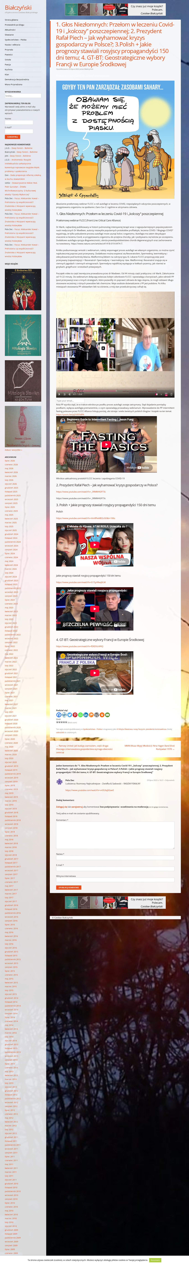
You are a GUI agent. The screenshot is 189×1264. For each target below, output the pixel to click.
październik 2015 (13, 959)
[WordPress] (96, 714)
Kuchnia (8, 69)
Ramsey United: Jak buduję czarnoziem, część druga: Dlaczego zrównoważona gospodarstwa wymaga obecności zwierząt (84, 749)
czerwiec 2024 (11, 557)
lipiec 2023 (10, 600)
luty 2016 (9, 944)
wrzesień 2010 (11, 1195)
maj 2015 (9, 978)
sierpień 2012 (11, 1106)
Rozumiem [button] (155, 1260)
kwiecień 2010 (11, 1214)
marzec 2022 (11, 661)
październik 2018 (13, 820)
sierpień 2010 (11, 1199)
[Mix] (91, 714)
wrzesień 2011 (11, 1148)
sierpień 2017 (11, 874)
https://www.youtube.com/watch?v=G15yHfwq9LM (80, 582)
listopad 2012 (11, 1094)
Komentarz (62, 820)
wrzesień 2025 (11, 499)
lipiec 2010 (10, 1203)
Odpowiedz (169, 780)
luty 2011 (9, 1176)
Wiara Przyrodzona (13, 84)
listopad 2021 (11, 677)
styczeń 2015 (11, 994)
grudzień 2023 (11, 580)
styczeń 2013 (11, 1087)
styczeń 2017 (11, 901)
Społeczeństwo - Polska (92, 729)
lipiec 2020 (10, 739)
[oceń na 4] (64, 722)
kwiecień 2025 (11, 518)
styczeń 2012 (11, 1133)
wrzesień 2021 (11, 685)
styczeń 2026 (11, 484)
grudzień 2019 (11, 766)
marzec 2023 (11, 615)
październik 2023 (13, 588)
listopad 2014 (11, 1002)
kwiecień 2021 (11, 704)
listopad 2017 (11, 862)
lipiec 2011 (10, 1156)
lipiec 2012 (10, 1110)
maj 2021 (9, 700)
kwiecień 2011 (11, 1168)
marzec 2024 (11, 569)
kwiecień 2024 (11, 565)
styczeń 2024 (11, 576)
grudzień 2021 (11, 673)
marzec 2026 (11, 476)
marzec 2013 (11, 1079)
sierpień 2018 (11, 828)
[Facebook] (58, 714)
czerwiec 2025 (11, 511)
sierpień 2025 (11, 503)
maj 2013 (9, 1071)
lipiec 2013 (10, 1063)
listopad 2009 (11, 1234)
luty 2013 (9, 1083)
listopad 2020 (11, 723)
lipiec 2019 (10, 785)
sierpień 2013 (11, 1060)
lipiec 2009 (10, 1249)
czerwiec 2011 (11, 1160)
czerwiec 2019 (11, 789)
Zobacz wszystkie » (13, 450)
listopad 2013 (11, 1048)
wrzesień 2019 (11, 777)
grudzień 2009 (11, 1230)
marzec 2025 (11, 522)
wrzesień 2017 (11, 870)
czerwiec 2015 (11, 975)
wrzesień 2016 (11, 917)
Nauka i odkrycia (12, 44)
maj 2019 (9, 793)
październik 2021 (13, 681)
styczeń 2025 (11, 530)
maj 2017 (9, 886)
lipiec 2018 (10, 831)
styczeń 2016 (11, 947)
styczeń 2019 (11, 808)
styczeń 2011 (11, 1179)
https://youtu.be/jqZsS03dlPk (70, 414)
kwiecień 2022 (11, 658)
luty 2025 (9, 526)
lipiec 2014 (10, 1017)
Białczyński (18, 7)
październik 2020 (13, 727)
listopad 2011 (11, 1141)
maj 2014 (9, 1025)
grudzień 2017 (11, 859)
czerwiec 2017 (11, 882)
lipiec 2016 (10, 924)
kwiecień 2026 (11, 472)
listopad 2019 (11, 770)
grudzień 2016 (11, 905)
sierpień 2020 (11, 735)
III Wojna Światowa (125, 729)
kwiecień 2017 (11, 889)
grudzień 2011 (11, 1137)
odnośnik (60, 732)
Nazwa (60, 854)
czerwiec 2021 (11, 696)
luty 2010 (9, 1222)
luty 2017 (9, 897)
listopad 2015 (11, 955)
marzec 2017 (11, 893)
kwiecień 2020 (11, 750)
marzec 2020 (11, 754)
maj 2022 (9, 654)
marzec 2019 (11, 801)
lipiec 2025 (10, 507)
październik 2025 (13, 495)
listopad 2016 (11, 909)
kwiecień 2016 (11, 936)
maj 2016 (9, 932)
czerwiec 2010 (11, 1206)
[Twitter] (69, 714)
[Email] (107, 714)
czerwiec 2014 (11, 1021)
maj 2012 (9, 1118)
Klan (7, 74)
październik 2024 (13, 542)
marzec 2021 (11, 708)
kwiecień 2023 (11, 611)
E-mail (60, 865)
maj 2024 (9, 561)
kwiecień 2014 (11, 1029)
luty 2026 (9, 480)
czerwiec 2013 (11, 1067)
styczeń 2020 (11, 762)
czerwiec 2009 (11, 1253)
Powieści (9, 54)
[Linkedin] (85, 714)
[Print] (102, 714)
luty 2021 (9, 712)
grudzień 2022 (11, 627)
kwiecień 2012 (11, 1121)
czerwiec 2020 (11, 743)
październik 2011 (13, 1145)
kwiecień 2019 (11, 797)
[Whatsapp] (80, 714)
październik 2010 (13, 1191)
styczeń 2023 (11, 623)
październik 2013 (13, 1052)
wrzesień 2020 (11, 731)
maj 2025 (9, 514)
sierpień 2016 (11, 920)
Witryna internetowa (66, 876)
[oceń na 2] (59, 722)
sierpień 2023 (11, 596)
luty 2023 (9, 619)
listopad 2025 (11, 491)
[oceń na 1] (57, 722)
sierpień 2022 (11, 642)
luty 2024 (9, 572)
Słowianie (9, 34)
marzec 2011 (11, 1172)
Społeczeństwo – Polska (15, 39)
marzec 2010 (11, 1218)
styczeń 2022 (11, 669)
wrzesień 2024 (11, 545)
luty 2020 (9, 758)
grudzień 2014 (11, 998)
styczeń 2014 (11, 1040)
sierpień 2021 (11, 688)
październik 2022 (13, 634)
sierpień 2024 (11, 549)
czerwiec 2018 (11, 835)
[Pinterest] (75, 714)
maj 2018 (9, 839)
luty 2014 (9, 1036)
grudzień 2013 (11, 1044)
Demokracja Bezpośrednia (17, 79)
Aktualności (10, 29)
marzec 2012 (11, 1125)
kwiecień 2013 (11, 1075)
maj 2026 (9, 468)
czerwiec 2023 (11, 603)
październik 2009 (13, 1237)
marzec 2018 (11, 847)
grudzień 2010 (11, 1183)
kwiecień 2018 (11, 843)
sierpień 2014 (11, 1013)
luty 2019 (9, 804)
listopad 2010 (11, 1187)
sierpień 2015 (11, 967)
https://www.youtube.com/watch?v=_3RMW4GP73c (81, 491)
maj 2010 (9, 1210)
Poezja (8, 64)
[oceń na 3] (62, 722)
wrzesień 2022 (11, 638)
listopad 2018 (11, 816)
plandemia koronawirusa (156, 729)
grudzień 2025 (11, 487)
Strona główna (11, 20)
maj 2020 (9, 746)
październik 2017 (13, 866)
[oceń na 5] (66, 722)
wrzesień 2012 (11, 1102)
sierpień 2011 (11, 1152)
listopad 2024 (11, 538)
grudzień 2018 (11, 812)
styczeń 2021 (11, 715)
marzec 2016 (11, 940)
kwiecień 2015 (11, 982)
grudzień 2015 (11, 951)
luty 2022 (9, 665)
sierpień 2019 (11, 781)
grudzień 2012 (11, 1090)
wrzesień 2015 (11, 963)
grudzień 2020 (11, 719)
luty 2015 (9, 990)
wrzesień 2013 (11, 1056)
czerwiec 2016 (11, 928)
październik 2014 (13, 1005)
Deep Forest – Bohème (22, 148)
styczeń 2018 (11, 855)
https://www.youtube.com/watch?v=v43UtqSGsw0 (89, 790)
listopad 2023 (11, 584)
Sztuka (8, 59)
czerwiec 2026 (11, 464)
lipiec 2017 (10, 878)
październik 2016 (13, 913)
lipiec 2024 (10, 553)
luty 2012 (9, 1129)
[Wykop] (64, 714)
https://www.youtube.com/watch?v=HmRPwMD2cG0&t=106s (85, 518)
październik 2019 (13, 773)
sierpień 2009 (11, 1245)
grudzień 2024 (11, 534)
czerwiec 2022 (11, 650)
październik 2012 (13, 1098)
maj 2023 (9, 607)
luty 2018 (9, 851)
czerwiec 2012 (11, 1114)
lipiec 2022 (10, 646)
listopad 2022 (11, 630)
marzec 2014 (11, 1032)
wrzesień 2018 (11, 824)
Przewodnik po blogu (14, 24)
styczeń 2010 (11, 1226)
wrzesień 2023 (11, 592)
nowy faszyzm (139, 729)
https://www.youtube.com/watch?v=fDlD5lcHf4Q (79, 646)
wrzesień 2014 (11, 1009)
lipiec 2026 (10, 460)
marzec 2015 (11, 986)
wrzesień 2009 (11, 1241)
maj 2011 (9, 1164)
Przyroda (9, 49)
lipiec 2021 (10, 692)
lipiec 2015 (10, 971)
